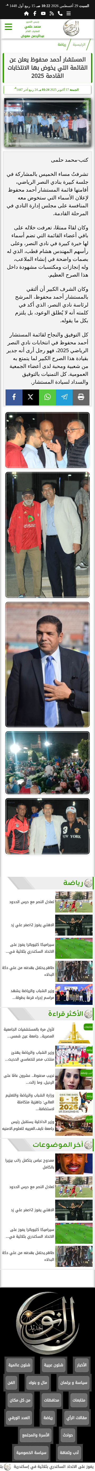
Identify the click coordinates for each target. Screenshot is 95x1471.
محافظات (51, 1400)
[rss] (52, 13)
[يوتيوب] (43, 13)
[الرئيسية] (26, 13)
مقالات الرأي (76, 1417)
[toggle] (8, 27)
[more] (68, 13)
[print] (81, 397)
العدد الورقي (19, 1417)
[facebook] (14, 397)
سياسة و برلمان (73, 1382)
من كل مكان (20, 1400)
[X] (30, 397)
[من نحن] (60, 13)
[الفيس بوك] (35, 13)
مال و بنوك (38, 1382)
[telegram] (64, 397)
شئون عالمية (19, 1365)
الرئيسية (79, 44)
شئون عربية (53, 1365)
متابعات (79, 1400)
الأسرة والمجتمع (35, 1435)
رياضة (62, 44)
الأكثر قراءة (65, 1014)
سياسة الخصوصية (31, 1452)
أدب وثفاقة (69, 1452)
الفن (11, 1382)
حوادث (68, 1435)
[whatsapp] (47, 397)
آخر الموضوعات (57, 1145)
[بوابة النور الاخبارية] (71, 28)
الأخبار (82, 1365)
